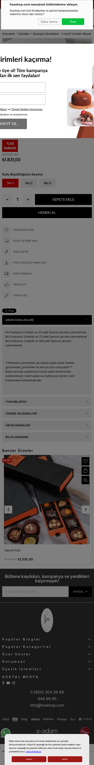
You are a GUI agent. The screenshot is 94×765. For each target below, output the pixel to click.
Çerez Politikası (33, 751)
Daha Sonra (49, 21)
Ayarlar (65, 759)
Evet (73, 21)
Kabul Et (29, 759)
